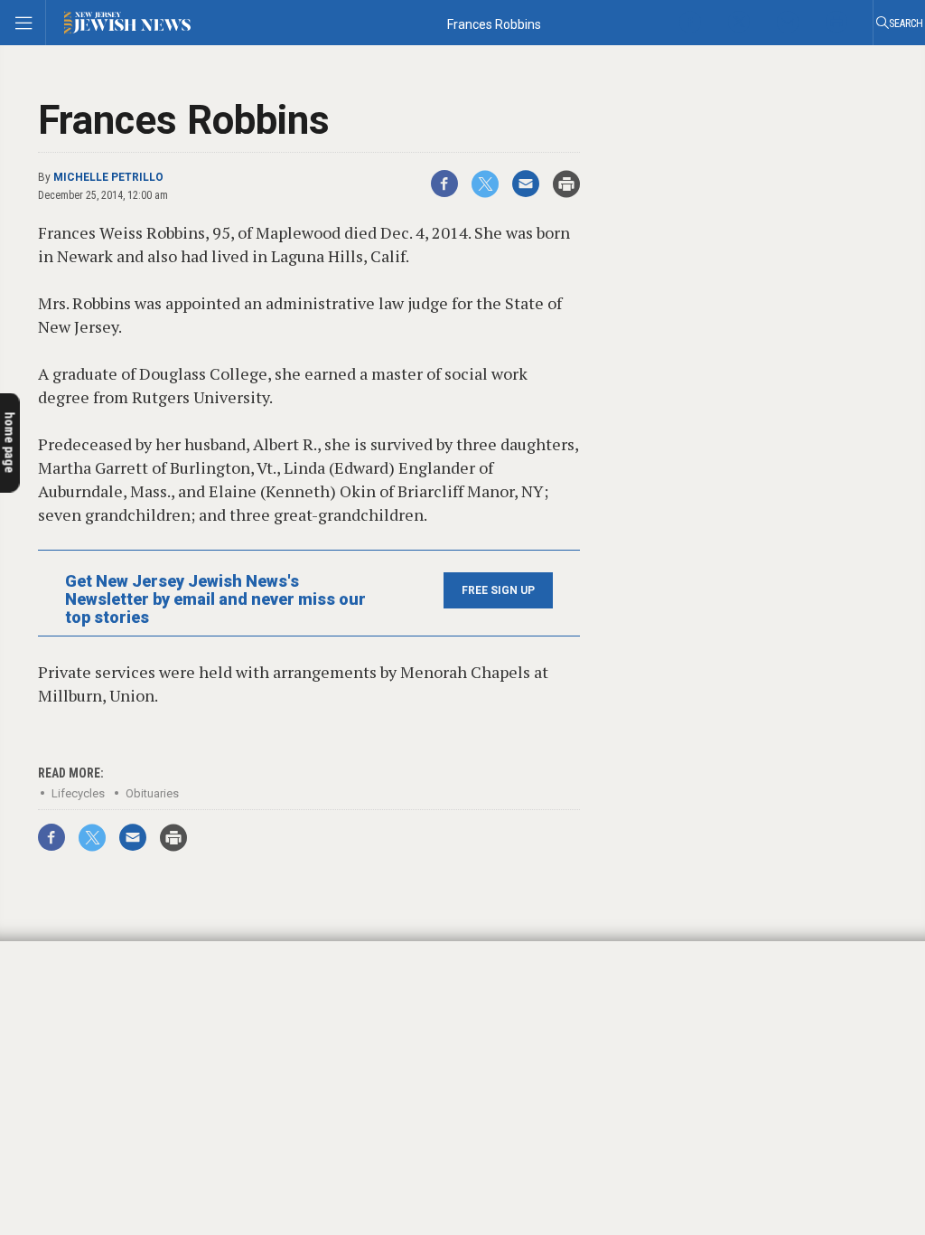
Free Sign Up (498, 590)
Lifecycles (78, 793)
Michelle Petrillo (108, 177)
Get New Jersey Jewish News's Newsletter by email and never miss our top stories (215, 599)
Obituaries (152, 793)
